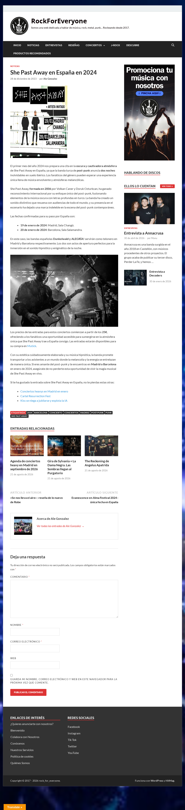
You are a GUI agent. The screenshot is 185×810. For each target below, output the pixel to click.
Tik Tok (72, 739)
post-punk (97, 412)
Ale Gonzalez (50, 78)
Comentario (20, 576)
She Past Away (19, 416)
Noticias (33, 45)
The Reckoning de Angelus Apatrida (97, 463)
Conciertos (94, 45)
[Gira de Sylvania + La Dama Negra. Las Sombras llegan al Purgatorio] (64, 447)
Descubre (132, 45)
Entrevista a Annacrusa (143, 233)
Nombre (16, 624)
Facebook (74, 726)
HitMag (170, 780)
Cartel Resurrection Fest (35, 396)
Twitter (72, 746)
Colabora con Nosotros (24, 737)
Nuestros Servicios (22, 750)
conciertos (71, 412)
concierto (56, 412)
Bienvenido (17, 730)
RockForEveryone (59, 20)
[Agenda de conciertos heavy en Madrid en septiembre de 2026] (27, 447)
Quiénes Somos (20, 763)
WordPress (157, 780)
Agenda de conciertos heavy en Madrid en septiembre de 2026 (25, 465)
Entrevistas (53, 45)
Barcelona (41, 412)
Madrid (84, 412)
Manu (154, 238)
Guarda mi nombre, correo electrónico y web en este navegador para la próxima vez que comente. (63, 681)
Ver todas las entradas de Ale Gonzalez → (60, 526)
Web (13, 658)
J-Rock (115, 45)
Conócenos (17, 743)
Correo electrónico (26, 641)
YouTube (73, 752)
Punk (109, 412)
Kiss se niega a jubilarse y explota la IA (43, 400)
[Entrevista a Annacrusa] (149, 209)
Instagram (74, 733)
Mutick (31, 346)
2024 (29, 412)
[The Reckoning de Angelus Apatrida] (101, 447)
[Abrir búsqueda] (173, 45)
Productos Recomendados (32, 53)
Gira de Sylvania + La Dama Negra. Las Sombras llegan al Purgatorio (62, 467)
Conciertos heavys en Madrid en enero (44, 391)
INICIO (17, 45)
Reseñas (73, 45)
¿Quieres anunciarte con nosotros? (31, 724)
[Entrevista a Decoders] (135, 272)
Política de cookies (21, 756)
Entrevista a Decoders (157, 273)
